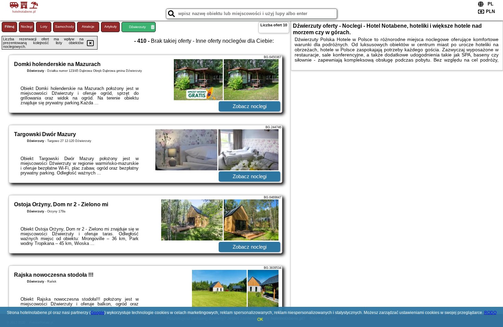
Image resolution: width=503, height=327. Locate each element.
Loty (43, 26)
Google (97, 312)
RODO (490, 312)
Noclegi (27, 26)
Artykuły (110, 26)
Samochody (64, 26)
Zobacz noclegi (250, 106)
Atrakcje (88, 26)
